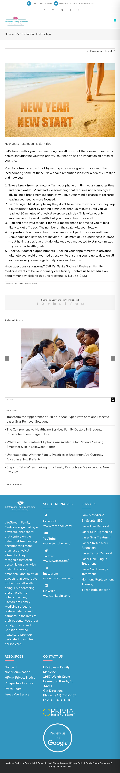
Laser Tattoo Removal (97, 553)
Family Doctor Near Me (60, 766)
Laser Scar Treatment (96, 537)
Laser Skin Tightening (97, 532)
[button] (78, 10)
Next (108, 51)
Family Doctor (31, 283)
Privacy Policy (77, 763)
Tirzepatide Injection (96, 590)
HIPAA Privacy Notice (20, 677)
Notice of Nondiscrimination (17, 669)
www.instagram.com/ (58, 578)
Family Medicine (93, 515)
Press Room (13, 689)
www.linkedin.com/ (56, 596)
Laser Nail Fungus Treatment (94, 561)
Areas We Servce (17, 694)
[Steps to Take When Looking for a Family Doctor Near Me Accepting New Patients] (60, 330)
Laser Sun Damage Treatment (95, 571)
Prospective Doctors (19, 683)
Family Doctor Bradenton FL (99, 763)
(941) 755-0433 (75, 276)
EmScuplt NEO (92, 521)
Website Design (13, 763)
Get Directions (53, 691)
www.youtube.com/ (56, 543)
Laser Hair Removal (95, 526)
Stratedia (29, 763)
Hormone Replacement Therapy (98, 581)
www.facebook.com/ (57, 526)
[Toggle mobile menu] (115, 20)
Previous (96, 51)
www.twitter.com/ (56, 561)
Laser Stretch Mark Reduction (95, 545)
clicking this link (39, 276)
